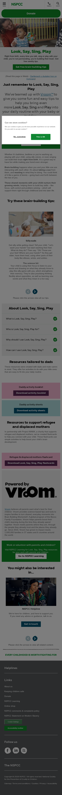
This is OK (40, 137)
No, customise (20, 137)
